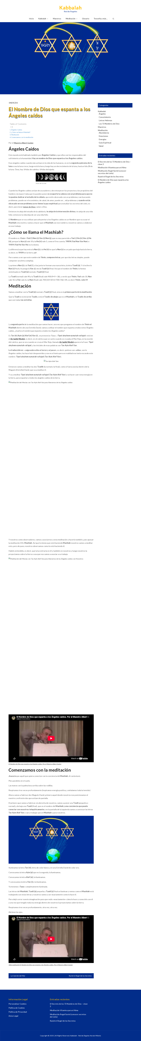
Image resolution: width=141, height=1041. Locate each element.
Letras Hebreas (105, 120)
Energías (13, 103)
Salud (101, 146)
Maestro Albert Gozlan (23, 143)
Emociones (103, 136)
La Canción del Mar (18, 976)
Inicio (31, 18)
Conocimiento (105, 117)
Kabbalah (70, 8)
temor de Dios (29, 207)
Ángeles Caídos (16, 130)
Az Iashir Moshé (18, 339)
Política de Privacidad (18, 1012)
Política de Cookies (17, 1008)
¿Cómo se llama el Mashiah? (20, 132)
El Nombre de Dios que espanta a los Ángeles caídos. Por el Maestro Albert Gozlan (35, 764)
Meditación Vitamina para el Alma (112, 167)
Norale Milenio (95, 1036)
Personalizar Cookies (17, 1004)
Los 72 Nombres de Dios (109, 124)
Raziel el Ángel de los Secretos (80, 976)
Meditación (70, 18)
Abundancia (104, 133)
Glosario (85, 18)
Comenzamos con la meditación (22, 137)
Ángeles (102, 114)
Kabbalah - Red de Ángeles (80, 1036)
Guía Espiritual (105, 143)
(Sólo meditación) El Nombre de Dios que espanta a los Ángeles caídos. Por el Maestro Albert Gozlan (41, 965)
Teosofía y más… (101, 18)
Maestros (57, 18)
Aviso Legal (13, 1016)
